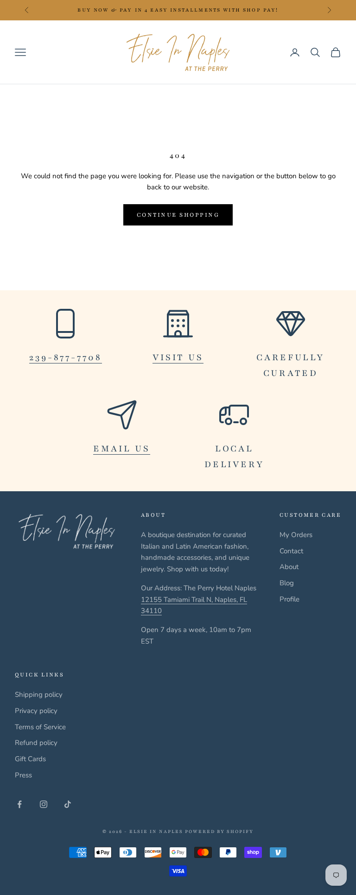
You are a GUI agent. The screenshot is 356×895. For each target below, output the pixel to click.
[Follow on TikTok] (67, 804)
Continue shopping (178, 215)
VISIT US (178, 357)
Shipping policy (39, 694)
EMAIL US (121, 449)
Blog (287, 583)
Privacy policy (36, 710)
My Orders (296, 534)
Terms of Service (40, 727)
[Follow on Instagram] (43, 804)
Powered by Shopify (219, 831)
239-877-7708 (65, 357)
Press (23, 775)
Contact (291, 551)
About (289, 566)
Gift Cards (30, 759)
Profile (289, 599)
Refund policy (36, 742)
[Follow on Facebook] (19, 804)
